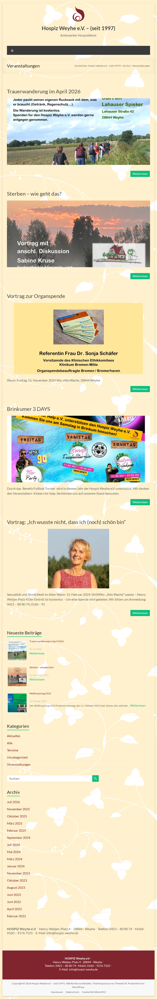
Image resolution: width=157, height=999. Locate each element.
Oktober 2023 (17, 880)
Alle (9, 743)
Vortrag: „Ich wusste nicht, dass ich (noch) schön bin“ (66, 522)
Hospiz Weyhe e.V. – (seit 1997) (78, 28)
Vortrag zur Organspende (36, 296)
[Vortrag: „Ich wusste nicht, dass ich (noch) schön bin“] (78, 531)
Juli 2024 (13, 845)
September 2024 (18, 837)
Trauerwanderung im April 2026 (44, 91)
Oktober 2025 (17, 816)
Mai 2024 (13, 852)
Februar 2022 (16, 916)
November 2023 (18, 873)
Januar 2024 (16, 866)
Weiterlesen (140, 173)
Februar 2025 (16, 830)
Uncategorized (17, 757)
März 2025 (14, 823)
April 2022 (14, 909)
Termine (12, 750)
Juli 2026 (13, 802)
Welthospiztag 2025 (40, 693)
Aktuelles (13, 736)
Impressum (57, 991)
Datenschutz (72, 991)
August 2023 (16, 887)
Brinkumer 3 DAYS (28, 409)
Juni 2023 (14, 894)
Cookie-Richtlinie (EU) (94, 991)
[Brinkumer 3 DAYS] (78, 418)
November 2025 (18, 809)
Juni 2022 (14, 902)
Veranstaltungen (18, 764)
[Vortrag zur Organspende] (78, 305)
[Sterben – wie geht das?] (78, 202)
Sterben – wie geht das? (34, 193)
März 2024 (14, 859)
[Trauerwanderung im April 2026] (78, 100)
